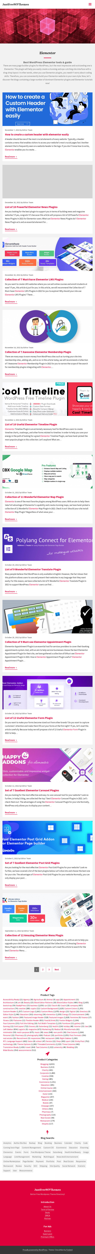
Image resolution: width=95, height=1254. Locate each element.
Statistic (81, 1166)
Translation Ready (11, 1047)
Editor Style (8, 1014)
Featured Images (56, 1017)
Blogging (44, 1064)
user (15, 1170)
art (19, 1002)
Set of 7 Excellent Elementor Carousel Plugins (32, 790)
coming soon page (11, 1147)
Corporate (44, 1073)
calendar (68, 1143)
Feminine (74, 1017)
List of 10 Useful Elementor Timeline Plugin (31, 424)
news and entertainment (67, 1156)
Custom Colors (70, 1008)
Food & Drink (49, 1020)
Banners (47, 1231)
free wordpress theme (40, 1152)
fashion (15, 1017)
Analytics (7, 1143)
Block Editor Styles (65, 1002)
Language (7, 1156)
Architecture (8, 1002)
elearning (38, 1014)
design (62, 1011)
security (27, 1166)
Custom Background (49, 1008)
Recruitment (22, 1038)
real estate (7, 1038)
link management (22, 1156)
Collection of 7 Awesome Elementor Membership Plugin (38, 352)
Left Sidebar (8, 1029)
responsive (35, 1038)
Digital (72, 1011)
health (55, 1026)
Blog (80, 1002)
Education (24, 1014)
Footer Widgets (65, 1020)
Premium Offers (47, 1237)
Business (44, 1067)
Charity (45, 1070)
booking (48, 1143)
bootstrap (7, 1005)
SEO (35, 1166)
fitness (6, 1020)
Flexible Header (32, 1020)
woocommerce (25, 1050)
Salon (30, 1041)
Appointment (69, 999)
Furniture (66, 1023)
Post (59, 1161)
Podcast (47, 1035)
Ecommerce (44, 1082)
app (57, 999)
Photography (45, 1115)
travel (27, 1047)
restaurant (50, 1038)
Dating (45, 1079)
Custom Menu (47, 1011)
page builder (28, 1161)
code (85, 1143)
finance (84, 1017)
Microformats (70, 1029)
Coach (63, 1005)
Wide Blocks (8, 1050)
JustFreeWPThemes (15, 4)
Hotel (45, 1094)
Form (75, 729)
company (74, 1005)
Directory (84, 1011)
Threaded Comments (46, 1044)
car (45, 1005)
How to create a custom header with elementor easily (37, 134)
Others (45, 1109)
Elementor (9, 149)
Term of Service (47, 1209)
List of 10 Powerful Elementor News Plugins (31, 207)
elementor (50, 1014)
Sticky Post (79, 1041)
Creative (45, 1076)
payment (40, 1161)
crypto (33, 1008)
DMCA (47, 1215)
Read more (11, 157)
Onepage (45, 1106)
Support (6, 1170)
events (18, 1152)
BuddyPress (21, 1005)
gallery (77, 1023)
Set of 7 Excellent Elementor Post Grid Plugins (32, 863)
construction (8, 1008)
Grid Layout (19, 1026)
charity (78, 1143)
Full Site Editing (27, 1023)
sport (68, 1041)
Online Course (47, 1088)
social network (68, 1166)
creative (21, 1008)
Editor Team (27, 130)
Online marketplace (11, 1161)
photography (32, 1035)
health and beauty (73, 1152)
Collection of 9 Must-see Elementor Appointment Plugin (38, 642)
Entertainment (77, 1014)
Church (54, 1005)
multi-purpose (23, 1032)
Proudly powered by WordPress (35, 1250)
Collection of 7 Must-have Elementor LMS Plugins (34, 279)
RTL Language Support (13, 1041)
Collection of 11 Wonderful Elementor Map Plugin (34, 497)
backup (32, 1143)
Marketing (46, 1029)
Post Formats (75, 1035)
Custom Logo (28, 1011)
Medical (57, 1029)
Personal (7, 1035)
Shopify (45, 1123)
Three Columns (68, 1044)
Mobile (46, 1103)
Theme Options (24, 1044)
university (58, 1047)
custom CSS (49, 1147)
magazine (32, 1029)
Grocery (32, 1026)
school (39, 1041)
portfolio (59, 1035)
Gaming (6, 1026)
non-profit (58, 1032)
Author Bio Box (20, 1143)
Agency (26, 999)
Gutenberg (43, 1026)
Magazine (45, 1097)
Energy (65, 1014)
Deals (47, 1212)
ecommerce (61, 1147)
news (46, 1032)
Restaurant (45, 1120)
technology (8, 1044)
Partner (47, 1218)
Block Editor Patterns (43, 1002)
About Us (47, 1206)
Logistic (21, 1029)
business (34, 1005)
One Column (72, 1032)
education (73, 1147)
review (19, 1166)
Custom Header (9, 1011)
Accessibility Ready (11, 999)
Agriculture (38, 999)
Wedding (70, 1047)
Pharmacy (19, 1035)
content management (31, 1147)
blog (40, 1143)
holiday (66, 1026)
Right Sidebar (65, 1038)
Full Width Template (46, 1023)
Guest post (47, 1234)
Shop (58, 1041)
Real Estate (46, 1117)
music (37, 1032)
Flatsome (17, 1020)
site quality (55, 1166)
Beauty (27, 1002)
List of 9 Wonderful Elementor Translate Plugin (33, 569)
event (5, 1017)
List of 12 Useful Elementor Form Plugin (29, 718)
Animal (50, 999)
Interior (77, 1026)
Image (86, 1152)
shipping (43, 1166)
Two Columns (41, 1047)
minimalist (7, 1032)
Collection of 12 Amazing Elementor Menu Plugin (34, 935)
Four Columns (9, 1023)
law (86, 1026)
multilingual (49, 1156)
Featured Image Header (34, 1017)
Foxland (69, 1250)
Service (49, 1041)
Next (57, 969)
